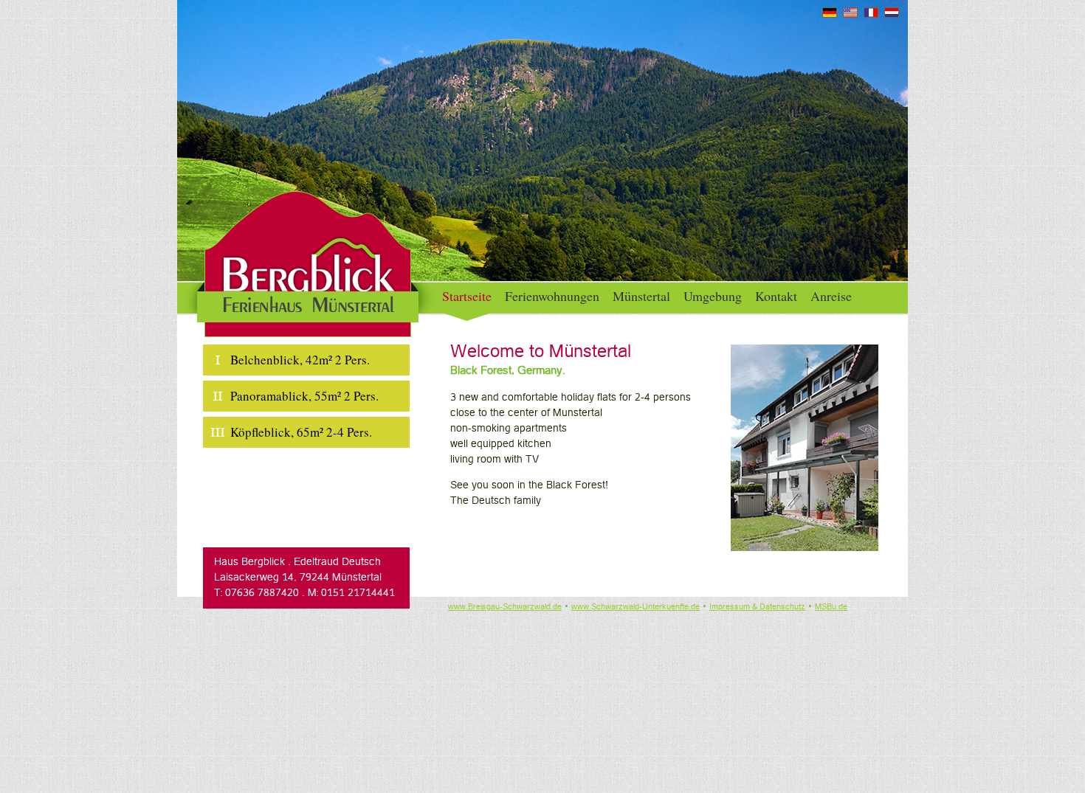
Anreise (831, 296)
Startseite (467, 296)
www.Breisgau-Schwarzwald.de (505, 607)
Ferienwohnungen (552, 296)
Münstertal (641, 296)
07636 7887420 (262, 593)
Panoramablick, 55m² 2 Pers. (304, 395)
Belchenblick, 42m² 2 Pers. (300, 359)
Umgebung (712, 296)
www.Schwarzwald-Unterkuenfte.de (635, 607)
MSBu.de (831, 607)
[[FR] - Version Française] (871, 15)
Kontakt (776, 296)
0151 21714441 (358, 593)
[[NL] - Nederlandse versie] (891, 15)
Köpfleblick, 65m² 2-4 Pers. (301, 431)
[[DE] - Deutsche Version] (829, 15)
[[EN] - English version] (850, 15)
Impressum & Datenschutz (757, 607)
